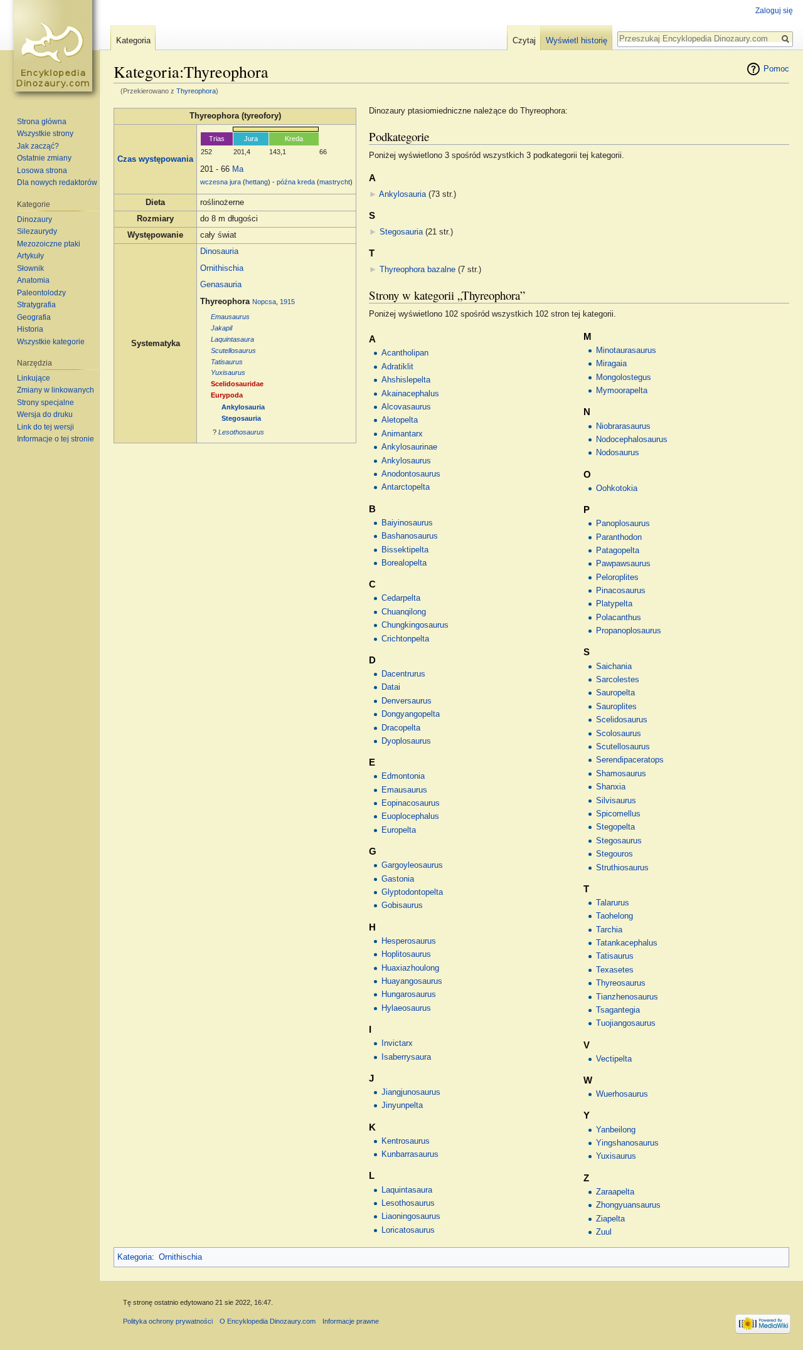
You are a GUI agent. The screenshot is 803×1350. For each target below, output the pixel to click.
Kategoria (134, 1257)
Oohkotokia (616, 488)
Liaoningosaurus (410, 1216)
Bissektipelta (404, 550)
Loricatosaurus (408, 1230)
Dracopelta (400, 728)
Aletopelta (399, 420)
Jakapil (221, 328)
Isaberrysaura (406, 1057)
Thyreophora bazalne (417, 269)
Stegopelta (615, 827)
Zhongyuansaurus (628, 1205)
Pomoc (776, 69)
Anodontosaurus (410, 474)
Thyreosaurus (621, 983)
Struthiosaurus (622, 867)
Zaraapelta (615, 1192)
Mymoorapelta (621, 390)
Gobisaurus (402, 905)
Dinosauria (219, 251)
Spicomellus (618, 813)
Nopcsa (264, 301)
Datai (390, 687)
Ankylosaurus (406, 460)
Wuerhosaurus (622, 1094)
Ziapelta (610, 1219)
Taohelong (614, 916)
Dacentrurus (403, 674)
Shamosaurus (621, 773)
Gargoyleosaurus (412, 865)
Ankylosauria (243, 407)
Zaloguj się (774, 10)
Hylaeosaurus (406, 1008)
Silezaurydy (37, 231)
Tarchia (609, 929)
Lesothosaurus (241, 432)
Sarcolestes (617, 679)
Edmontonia (403, 776)
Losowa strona (42, 170)
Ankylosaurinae (409, 447)
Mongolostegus (623, 377)
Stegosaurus (619, 840)
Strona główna (41, 121)
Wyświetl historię (576, 40)
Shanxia (610, 787)
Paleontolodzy (41, 292)
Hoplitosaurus (406, 954)
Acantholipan (404, 353)
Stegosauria (241, 418)
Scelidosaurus (621, 719)
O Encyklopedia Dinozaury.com (268, 1321)
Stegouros (614, 854)
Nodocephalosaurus (631, 439)
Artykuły (30, 255)
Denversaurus (406, 701)
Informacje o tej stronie (55, 439)
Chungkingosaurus (415, 625)
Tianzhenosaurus (627, 997)
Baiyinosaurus (407, 523)
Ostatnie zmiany (44, 158)
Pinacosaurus (621, 590)
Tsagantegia (618, 1010)
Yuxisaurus (228, 372)
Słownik (30, 268)
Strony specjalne (45, 402)
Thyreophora (196, 91)
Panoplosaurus (623, 523)
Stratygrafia (36, 304)
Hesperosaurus (408, 941)
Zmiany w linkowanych (55, 390)
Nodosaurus (617, 452)
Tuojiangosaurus (626, 1023)
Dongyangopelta (410, 714)
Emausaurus (230, 316)
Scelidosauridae (237, 384)
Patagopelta (617, 550)
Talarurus (612, 903)
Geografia (34, 317)
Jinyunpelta (402, 1105)
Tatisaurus (227, 362)
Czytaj (524, 40)
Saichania (614, 666)
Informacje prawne (350, 1321)
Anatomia (33, 280)
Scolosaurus (618, 733)
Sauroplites (616, 706)
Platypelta (614, 603)
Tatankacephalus (626, 943)
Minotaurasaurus (626, 350)
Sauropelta (615, 692)
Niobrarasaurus (623, 426)
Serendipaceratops (630, 760)
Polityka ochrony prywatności (168, 1321)
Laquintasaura (232, 339)
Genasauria (221, 284)
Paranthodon (619, 537)
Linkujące (33, 378)
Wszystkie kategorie (51, 341)
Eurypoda (227, 395)
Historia (30, 329)
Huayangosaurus (411, 981)
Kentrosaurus (405, 1141)
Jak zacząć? (38, 146)
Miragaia (611, 363)
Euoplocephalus (410, 816)
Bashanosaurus (409, 536)
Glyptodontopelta (412, 892)
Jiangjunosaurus (410, 1092)
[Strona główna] (55, 50)
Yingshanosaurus (627, 1143)
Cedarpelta (400, 598)
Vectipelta (614, 1059)
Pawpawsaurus (623, 563)
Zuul (604, 1232)
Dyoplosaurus (406, 741)
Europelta (398, 830)
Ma (237, 169)
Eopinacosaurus (410, 803)
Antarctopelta (405, 487)
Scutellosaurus (233, 350)
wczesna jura (220, 182)
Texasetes (615, 970)
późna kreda (296, 182)
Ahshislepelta (405, 380)
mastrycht (334, 182)
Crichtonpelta (405, 639)
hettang (256, 182)
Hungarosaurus (408, 994)
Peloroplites (617, 577)
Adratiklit (397, 366)
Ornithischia (221, 268)
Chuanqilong (403, 612)
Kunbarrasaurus (410, 1154)
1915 (287, 301)
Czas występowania (155, 159)
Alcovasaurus (406, 407)
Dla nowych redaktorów (57, 182)
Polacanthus (618, 617)
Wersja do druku (45, 414)
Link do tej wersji (45, 427)
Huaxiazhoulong (410, 968)
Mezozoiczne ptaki (48, 244)
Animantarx (402, 434)
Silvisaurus (616, 800)
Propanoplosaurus (628, 630)
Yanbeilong (615, 1130)
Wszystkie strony (45, 133)
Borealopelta (404, 563)
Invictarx (397, 1043)
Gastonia (397, 879)
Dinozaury (34, 219)
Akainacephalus (410, 393)
